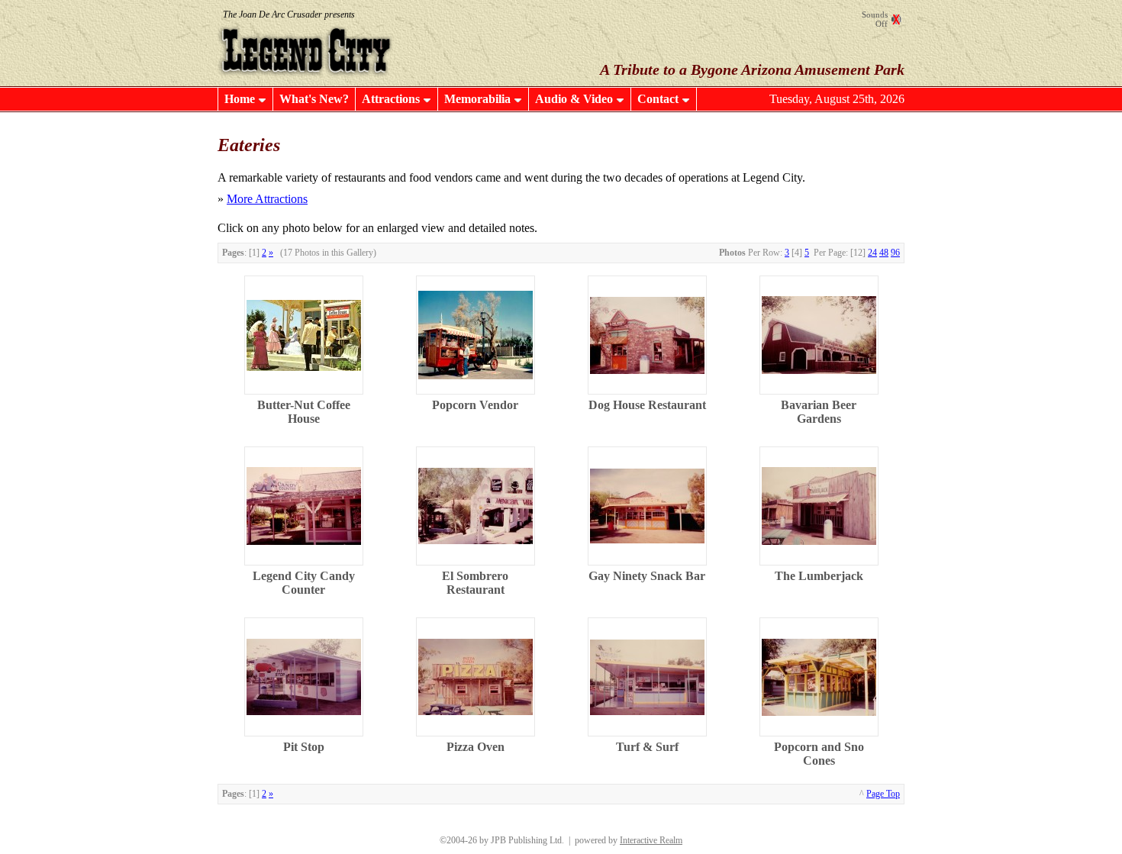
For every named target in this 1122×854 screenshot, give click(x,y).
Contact (658, 98)
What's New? (314, 98)
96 (895, 252)
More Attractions (267, 198)
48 (883, 252)
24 (872, 252)
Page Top (883, 793)
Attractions (391, 98)
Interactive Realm (651, 840)
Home (239, 98)
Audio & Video (574, 98)
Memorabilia (477, 98)
